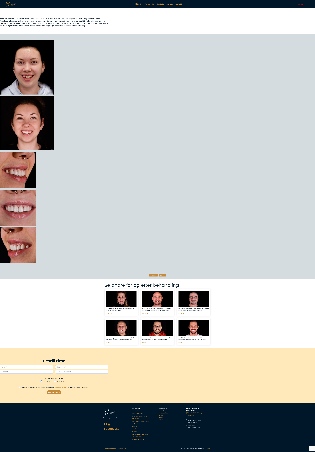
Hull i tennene (135, 419)
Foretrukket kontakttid (54, 379)
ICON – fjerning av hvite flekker (140, 421)
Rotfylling (134, 431)
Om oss (169, 4)
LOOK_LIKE (207, 448)
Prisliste (160, 4)
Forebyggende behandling (139, 416)
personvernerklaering (61, 387)
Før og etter (150, 4)
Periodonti (134, 426)
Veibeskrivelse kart (164, 420)
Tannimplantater (136, 437)
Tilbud (138, 4)
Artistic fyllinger (136, 411)
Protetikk (134, 429)
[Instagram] (109, 423)
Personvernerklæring (110, 448)
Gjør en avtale (54, 392)
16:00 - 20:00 (62, 381)
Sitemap (120, 448)
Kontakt (178, 4)
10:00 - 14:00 (47, 381)
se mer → (109, 313)
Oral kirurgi (135, 424)
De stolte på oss (163, 413)
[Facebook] (105, 423)
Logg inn (127, 448)
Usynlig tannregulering (138, 439)
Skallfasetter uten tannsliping (140, 434)
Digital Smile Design (137, 413)
